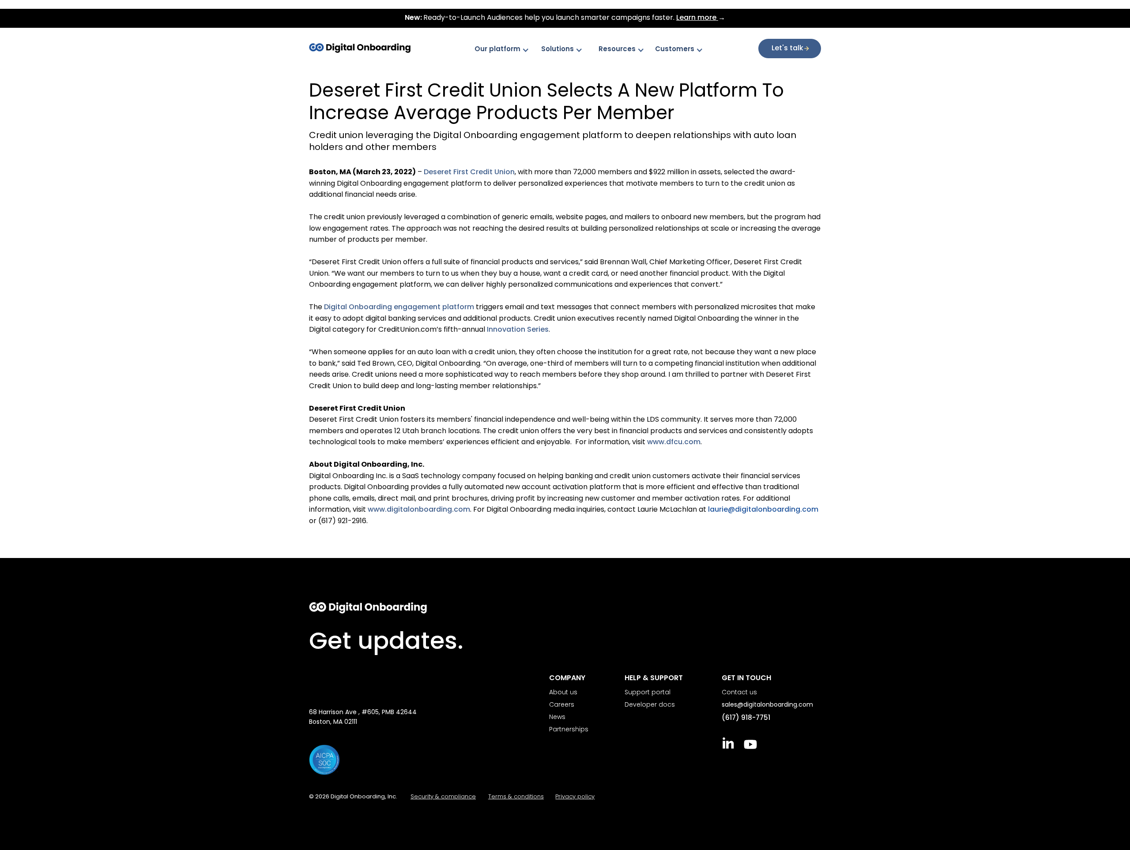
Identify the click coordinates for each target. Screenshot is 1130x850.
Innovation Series (518, 329)
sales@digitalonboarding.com (767, 705)
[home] (365, 48)
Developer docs (650, 705)
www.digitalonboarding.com (419, 509)
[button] (506, 50)
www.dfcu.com (674, 442)
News (557, 717)
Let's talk (787, 48)
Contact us (739, 692)
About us (563, 692)
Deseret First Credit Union (469, 172)
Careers (561, 705)
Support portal (647, 692)
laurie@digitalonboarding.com (763, 509)
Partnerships (568, 729)
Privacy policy (575, 797)
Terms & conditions (516, 797)
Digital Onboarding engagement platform (399, 307)
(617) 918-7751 (746, 718)
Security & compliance (443, 797)
